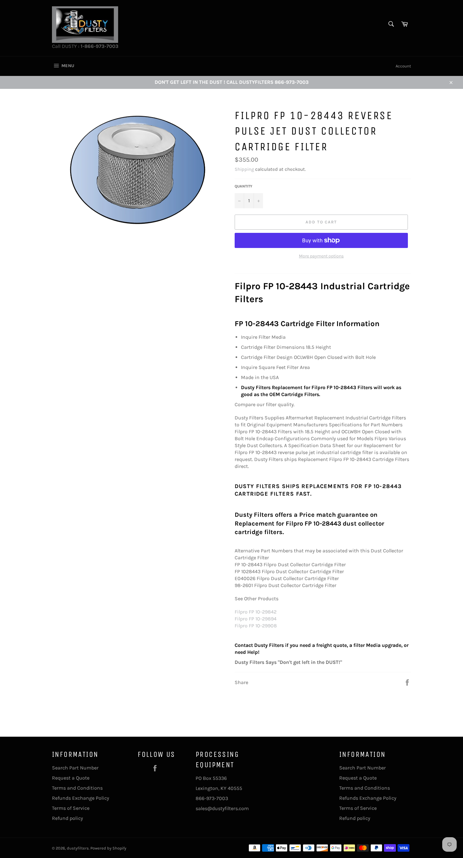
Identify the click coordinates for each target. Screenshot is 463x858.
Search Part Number (75, 768)
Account (403, 66)
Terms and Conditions (77, 788)
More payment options (321, 256)
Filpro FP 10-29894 (256, 619)
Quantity (243, 186)
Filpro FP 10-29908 (256, 626)
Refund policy (67, 818)
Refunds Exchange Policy (80, 798)
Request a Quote (70, 778)
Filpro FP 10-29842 (256, 612)
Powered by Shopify (108, 848)
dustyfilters (78, 848)
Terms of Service (70, 808)
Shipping (244, 169)
